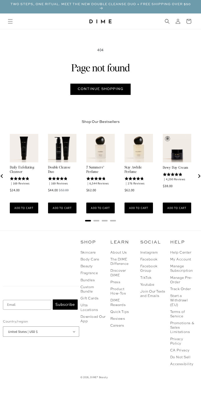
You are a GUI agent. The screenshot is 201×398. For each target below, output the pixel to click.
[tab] (88, 220)
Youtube (147, 284)
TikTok (146, 278)
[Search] (167, 21)
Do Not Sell (180, 357)
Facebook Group (149, 268)
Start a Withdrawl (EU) (179, 300)
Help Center (180, 252)
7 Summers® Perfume (95, 169)
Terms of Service (177, 314)
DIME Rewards (118, 303)
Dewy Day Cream (175, 167)
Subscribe (65, 304)
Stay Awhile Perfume (133, 169)
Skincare (88, 252)
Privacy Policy (176, 341)
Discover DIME (118, 273)
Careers (117, 325)
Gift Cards (89, 298)
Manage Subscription (181, 268)
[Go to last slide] (2, 176)
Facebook (149, 259)
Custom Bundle (87, 289)
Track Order (180, 289)
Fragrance (89, 273)
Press (115, 282)
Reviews (117, 319)
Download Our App (93, 319)
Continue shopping (100, 89)
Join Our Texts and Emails (152, 294)
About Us (118, 252)
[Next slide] (199, 176)
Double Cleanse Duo (59, 169)
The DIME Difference (119, 262)
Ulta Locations (89, 307)
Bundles (87, 280)
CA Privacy (180, 350)
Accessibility (181, 364)
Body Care (89, 259)
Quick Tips (119, 312)
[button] (10, 21)
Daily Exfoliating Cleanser (22, 169)
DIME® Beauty (99, 377)
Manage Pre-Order (181, 280)
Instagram (149, 252)
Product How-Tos (118, 291)
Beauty (86, 266)
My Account (180, 259)
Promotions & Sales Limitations (182, 327)
